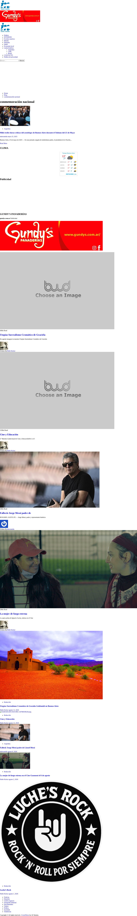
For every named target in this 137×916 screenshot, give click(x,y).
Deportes (7, 42)
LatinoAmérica (9, 48)
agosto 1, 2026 (13, 894)
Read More (3, 143)
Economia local (9, 46)
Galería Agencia (9, 901)
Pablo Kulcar (11, 351)
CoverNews (25, 915)
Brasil (10, 53)
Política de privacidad (11, 57)
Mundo (6, 41)
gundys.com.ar (5, 218)
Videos (6, 906)
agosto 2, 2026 (13, 779)
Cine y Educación (9, 434)
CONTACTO (8, 55)
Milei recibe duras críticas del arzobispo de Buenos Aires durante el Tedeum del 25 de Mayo (37, 133)
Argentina (11, 50)
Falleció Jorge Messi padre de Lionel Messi (17, 748)
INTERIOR (8, 37)
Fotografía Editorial (10, 902)
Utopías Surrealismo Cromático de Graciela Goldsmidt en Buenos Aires (29, 706)
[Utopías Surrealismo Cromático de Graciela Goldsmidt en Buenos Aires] (51, 699)
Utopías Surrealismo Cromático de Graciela (22, 334)
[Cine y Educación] (15, 712)
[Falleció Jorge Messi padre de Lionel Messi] (15, 740)
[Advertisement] (68, 77)
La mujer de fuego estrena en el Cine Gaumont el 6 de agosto (25, 775)
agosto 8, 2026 (12, 751)
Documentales (8, 904)
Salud (6, 44)
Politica (6, 35)
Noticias (6, 897)
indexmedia (4, 136)
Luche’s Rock (5, 890)
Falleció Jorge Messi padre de (15, 513)
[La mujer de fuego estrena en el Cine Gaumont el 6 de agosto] (15, 768)
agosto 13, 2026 (14, 710)
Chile (9, 51)
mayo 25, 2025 (12, 136)
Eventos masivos (9, 39)
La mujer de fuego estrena (13, 613)
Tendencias (7, 911)
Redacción (7, 702)
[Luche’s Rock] (51, 882)
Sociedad (7, 910)
